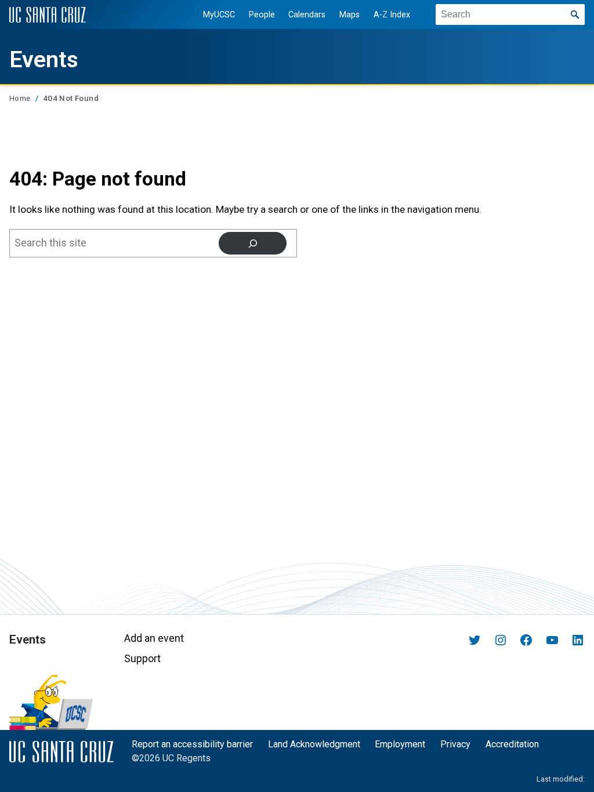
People (262, 15)
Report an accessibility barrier (192, 744)
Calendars (306, 15)
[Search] (253, 243)
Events (43, 59)
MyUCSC (219, 15)
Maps (349, 15)
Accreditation (512, 744)
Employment (400, 744)
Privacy (455, 744)
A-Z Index (392, 15)
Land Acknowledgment (314, 744)
